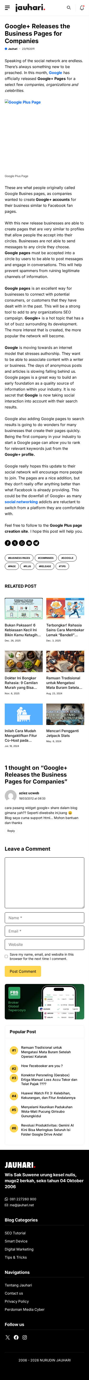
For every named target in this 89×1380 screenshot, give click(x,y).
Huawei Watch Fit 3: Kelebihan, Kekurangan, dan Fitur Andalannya (48, 1095)
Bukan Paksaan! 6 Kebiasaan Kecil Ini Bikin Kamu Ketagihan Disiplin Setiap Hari (23, 632)
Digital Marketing (19, 1249)
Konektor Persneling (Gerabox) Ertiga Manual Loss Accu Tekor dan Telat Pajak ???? (49, 1079)
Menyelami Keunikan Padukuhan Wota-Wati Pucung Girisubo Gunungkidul (46, 1111)
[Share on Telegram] (36, 543)
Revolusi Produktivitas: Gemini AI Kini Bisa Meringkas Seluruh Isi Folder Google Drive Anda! (47, 1129)
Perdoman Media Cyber (25, 1309)
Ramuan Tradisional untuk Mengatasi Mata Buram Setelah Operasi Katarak (63, 685)
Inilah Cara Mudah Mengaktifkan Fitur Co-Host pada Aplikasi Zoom (21, 738)
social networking (21, 501)
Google (55, 72)
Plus (28, 566)
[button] (69, 7)
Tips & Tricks (16, 1257)
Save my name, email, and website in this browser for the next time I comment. (42, 956)
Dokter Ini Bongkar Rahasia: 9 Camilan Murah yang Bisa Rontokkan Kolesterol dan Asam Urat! (23, 688)
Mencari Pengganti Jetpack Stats (62, 733)
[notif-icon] (82, 7)
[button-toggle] (7, 7)
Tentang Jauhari (18, 1285)
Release (45, 566)
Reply (11, 831)
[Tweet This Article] (15, 543)
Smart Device (16, 1241)
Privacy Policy (17, 1301)
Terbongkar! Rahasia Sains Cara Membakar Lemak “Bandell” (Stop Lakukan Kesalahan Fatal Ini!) (65, 635)
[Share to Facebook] (8, 543)
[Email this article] (29, 543)
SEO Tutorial (15, 1233)
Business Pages (19, 557)
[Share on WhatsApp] (22, 543)
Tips (63, 566)
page (12, 566)
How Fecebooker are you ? (42, 1066)
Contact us (14, 1293)
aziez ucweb (29, 793)
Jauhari (12, 48)
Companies (46, 557)
